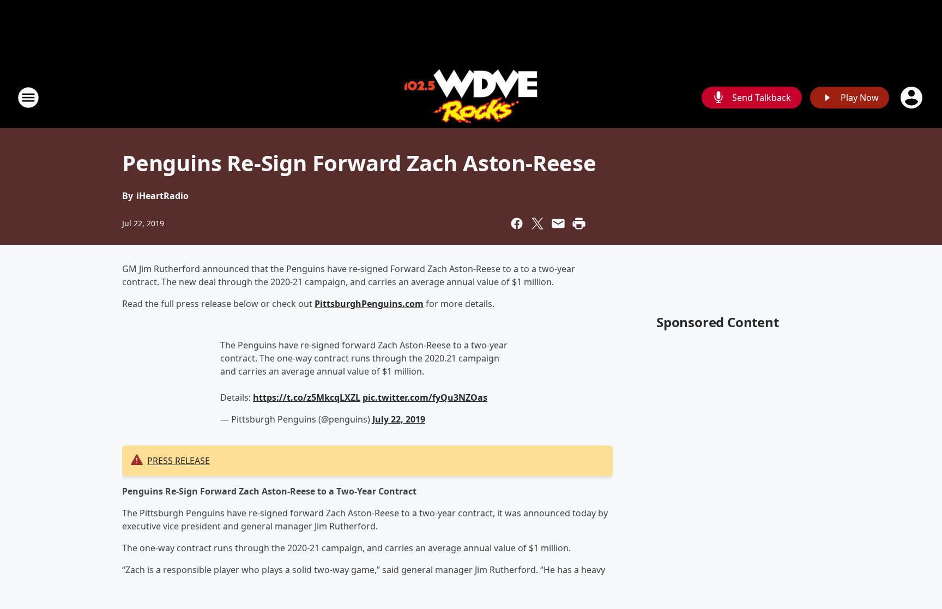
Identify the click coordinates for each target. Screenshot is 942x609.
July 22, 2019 (398, 419)
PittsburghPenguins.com (369, 304)
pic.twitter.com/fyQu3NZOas (425, 397)
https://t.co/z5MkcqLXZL (306, 397)
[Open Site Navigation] (28, 97)
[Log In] (913, 97)
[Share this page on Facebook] (516, 223)
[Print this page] (579, 223)
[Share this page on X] (537, 223)
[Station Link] (471, 97)
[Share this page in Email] (558, 223)
